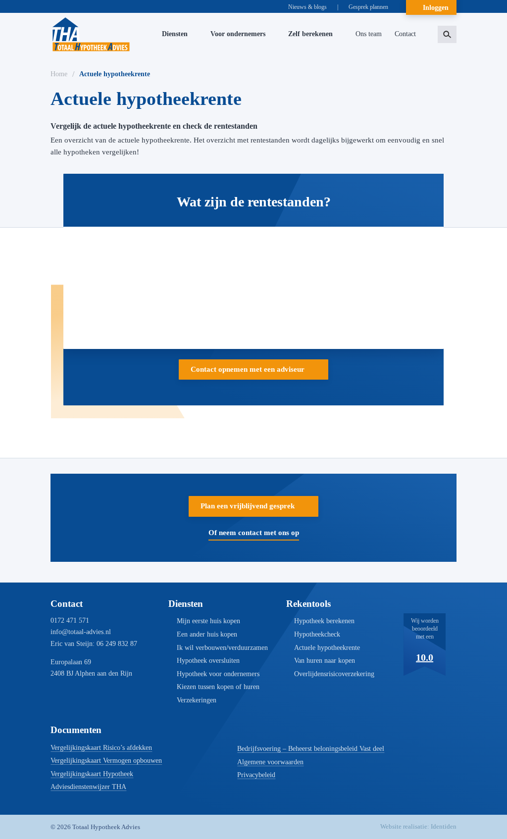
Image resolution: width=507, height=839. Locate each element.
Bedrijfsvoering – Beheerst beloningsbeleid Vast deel (310, 748)
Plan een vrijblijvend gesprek (248, 506)
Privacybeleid (256, 775)
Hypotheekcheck (317, 634)
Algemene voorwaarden (270, 762)
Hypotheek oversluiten (208, 660)
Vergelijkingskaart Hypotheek (92, 774)
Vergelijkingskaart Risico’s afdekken (101, 747)
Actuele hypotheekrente (327, 647)
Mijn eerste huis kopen (208, 621)
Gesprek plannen (368, 6)
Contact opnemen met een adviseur (247, 369)
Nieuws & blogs (307, 6)
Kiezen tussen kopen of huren (218, 687)
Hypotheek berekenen (324, 621)
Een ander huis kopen (207, 634)
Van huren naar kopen (324, 660)
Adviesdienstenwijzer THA (88, 786)
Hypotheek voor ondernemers (218, 674)
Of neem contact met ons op (253, 533)
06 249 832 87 (117, 643)
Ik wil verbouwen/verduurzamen (222, 647)
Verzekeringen (196, 700)
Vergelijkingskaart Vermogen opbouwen (106, 760)
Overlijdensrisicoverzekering (334, 674)
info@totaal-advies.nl (81, 632)
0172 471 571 (70, 620)
